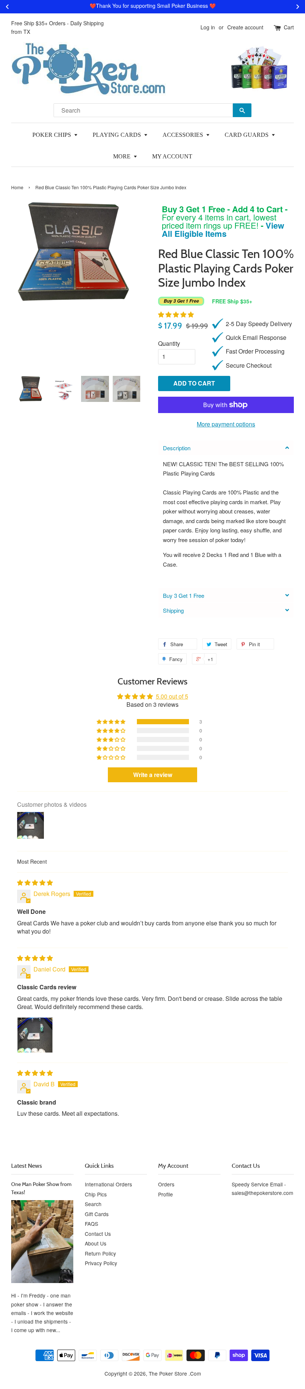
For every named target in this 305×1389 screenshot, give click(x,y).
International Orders (108, 1184)
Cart (289, 27)
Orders (166, 1184)
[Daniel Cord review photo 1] (35, 1035)
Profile (165, 1194)
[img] (35, 882)
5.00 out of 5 (172, 696)
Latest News (26, 1165)
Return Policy (100, 1253)
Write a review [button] (152, 774)
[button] (176, 314)
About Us (95, 1243)
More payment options (226, 424)
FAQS (91, 1223)
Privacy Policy (101, 1263)
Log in (207, 27)
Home (17, 187)
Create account (245, 27)
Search (93, 1204)
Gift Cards (97, 1214)
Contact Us (98, 1233)
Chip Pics (96, 1194)
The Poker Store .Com (175, 1373)
